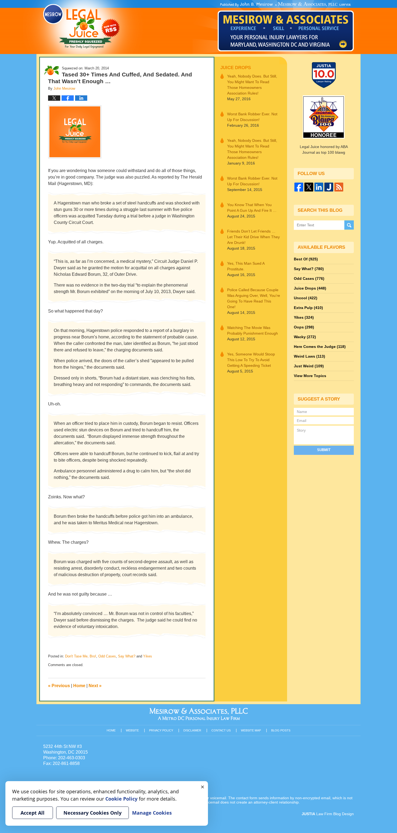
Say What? (126, 656)
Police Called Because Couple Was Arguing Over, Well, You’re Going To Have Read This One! (253, 298)
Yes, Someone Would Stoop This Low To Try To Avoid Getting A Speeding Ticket (251, 360)
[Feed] (339, 187)
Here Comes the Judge (320, 346)
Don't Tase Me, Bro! (80, 656)
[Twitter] (309, 187)
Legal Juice (81, 26)
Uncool (305, 298)
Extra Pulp (308, 307)
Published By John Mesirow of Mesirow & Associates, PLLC (286, 26)
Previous (59, 685)
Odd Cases (107, 656)
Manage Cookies (152, 813)
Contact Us (221, 730)
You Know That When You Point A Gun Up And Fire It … (252, 208)
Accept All (33, 813)
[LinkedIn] (319, 187)
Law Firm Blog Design (328, 814)
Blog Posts (280, 730)
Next (95, 685)
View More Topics (310, 376)
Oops (304, 327)
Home (79, 685)
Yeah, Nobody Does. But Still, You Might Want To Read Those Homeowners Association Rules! (252, 84)
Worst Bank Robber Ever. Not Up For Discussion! (252, 117)
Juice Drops (235, 67)
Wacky (305, 337)
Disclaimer (192, 730)
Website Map (251, 730)
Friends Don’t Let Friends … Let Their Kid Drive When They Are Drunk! (253, 237)
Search (349, 225)
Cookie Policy (121, 798)
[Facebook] (299, 187)
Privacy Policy (161, 730)
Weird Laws (309, 356)
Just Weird (309, 366)
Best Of (306, 259)
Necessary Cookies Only (92, 813)
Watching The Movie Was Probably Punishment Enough (252, 330)
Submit (324, 450)
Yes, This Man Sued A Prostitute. (245, 266)
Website (132, 730)
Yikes (147, 656)
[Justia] (329, 187)
